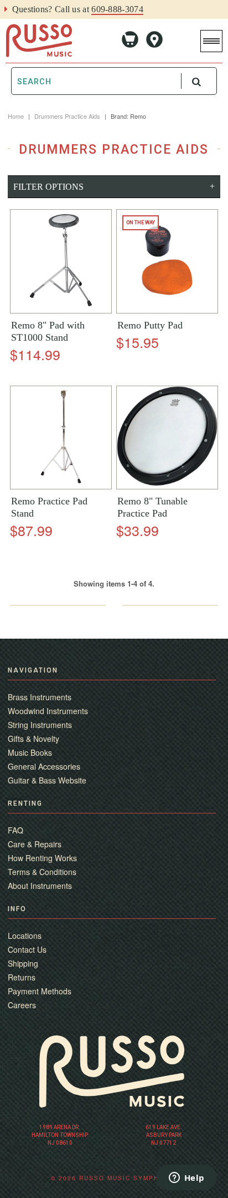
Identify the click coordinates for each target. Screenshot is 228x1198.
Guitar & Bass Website (47, 780)
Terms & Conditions (42, 871)
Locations (25, 935)
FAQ (15, 830)
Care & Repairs (34, 844)
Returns (21, 977)
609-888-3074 (117, 9)
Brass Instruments (39, 696)
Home (16, 116)
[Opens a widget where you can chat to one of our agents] (186, 1178)
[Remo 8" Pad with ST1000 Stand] (61, 261)
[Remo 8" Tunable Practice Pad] (167, 437)
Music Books (30, 752)
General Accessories (44, 766)
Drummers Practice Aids (67, 116)
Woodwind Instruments (48, 710)
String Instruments (40, 724)
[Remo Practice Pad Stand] (61, 437)
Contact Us (27, 949)
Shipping (23, 963)
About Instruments (40, 885)
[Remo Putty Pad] (167, 261)
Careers (22, 1004)
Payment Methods (39, 991)
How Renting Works (42, 857)
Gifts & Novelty (33, 738)
